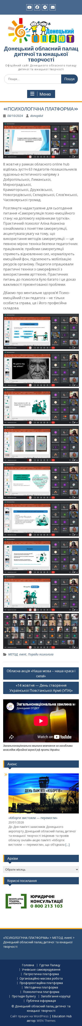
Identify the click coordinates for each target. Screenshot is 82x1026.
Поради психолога (40, 654)
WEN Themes (46, 1021)
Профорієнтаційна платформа (41, 983)
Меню (45, 94)
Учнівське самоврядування (41, 969)
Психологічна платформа (41, 992)
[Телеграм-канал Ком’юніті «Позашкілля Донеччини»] (45, 7)
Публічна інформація (41, 1000)
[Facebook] (37, 7)
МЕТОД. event (17, 654)
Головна (28, 965)
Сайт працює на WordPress (29, 1016)
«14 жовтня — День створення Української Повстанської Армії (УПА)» (41, 688)
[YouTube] (29, 7)
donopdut (36, 116)
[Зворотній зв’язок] (53, 7)
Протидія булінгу (24, 996)
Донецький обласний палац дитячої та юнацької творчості (41, 54)
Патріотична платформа (41, 974)
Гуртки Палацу (49, 965)
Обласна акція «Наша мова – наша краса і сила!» (41, 673)
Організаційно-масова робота (41, 978)
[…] (67, 845)
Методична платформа (41, 987)
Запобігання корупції (56, 996)
